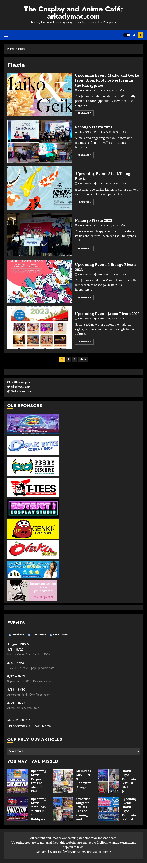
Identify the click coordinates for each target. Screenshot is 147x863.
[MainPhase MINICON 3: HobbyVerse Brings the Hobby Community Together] (63, 781)
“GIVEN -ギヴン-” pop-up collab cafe (30, 668)
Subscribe (140, 35)
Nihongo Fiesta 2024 (93, 127)
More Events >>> (18, 720)
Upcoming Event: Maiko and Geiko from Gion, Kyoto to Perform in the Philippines (107, 80)
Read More (84, 113)
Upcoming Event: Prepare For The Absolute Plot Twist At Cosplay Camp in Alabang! (38, 789)
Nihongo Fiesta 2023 (93, 220)
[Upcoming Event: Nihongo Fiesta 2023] (39, 281)
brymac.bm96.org (79, 852)
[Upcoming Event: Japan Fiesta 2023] (39, 327)
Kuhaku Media (41, 726)
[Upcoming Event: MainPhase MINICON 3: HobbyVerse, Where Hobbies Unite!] (17, 809)
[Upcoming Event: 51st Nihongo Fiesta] (39, 188)
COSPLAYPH (38, 634)
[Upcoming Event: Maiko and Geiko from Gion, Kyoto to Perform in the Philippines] (39, 94)
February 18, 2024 (108, 183)
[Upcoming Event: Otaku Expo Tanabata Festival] (108, 809)
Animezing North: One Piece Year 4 (29, 695)
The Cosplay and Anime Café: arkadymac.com (73, 12)
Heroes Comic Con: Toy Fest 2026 (28, 654)
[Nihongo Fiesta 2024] (39, 141)
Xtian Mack (84, 90)
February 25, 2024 (108, 132)
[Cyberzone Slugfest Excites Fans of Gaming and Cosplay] (63, 809)
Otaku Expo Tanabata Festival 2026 (129, 779)
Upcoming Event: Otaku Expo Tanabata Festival (129, 809)
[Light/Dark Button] (126, 35)
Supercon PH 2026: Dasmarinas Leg (29, 681)
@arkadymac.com (21, 391)
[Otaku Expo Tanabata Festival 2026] (108, 781)
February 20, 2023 (108, 274)
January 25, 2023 (107, 319)
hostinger (104, 852)
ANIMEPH (17, 634)
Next (83, 359)
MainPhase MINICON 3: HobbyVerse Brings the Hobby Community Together (85, 787)
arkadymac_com (20, 387)
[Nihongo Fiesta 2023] (39, 234)
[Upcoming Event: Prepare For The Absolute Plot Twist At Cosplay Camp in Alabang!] (17, 781)
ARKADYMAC (60, 634)
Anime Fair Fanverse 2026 (23, 708)
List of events (16, 726)
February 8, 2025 (107, 90)
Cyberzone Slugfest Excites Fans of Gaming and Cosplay (84, 811)
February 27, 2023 (108, 225)
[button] (6, 35)
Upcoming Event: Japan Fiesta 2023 (107, 313)
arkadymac (24, 382)
